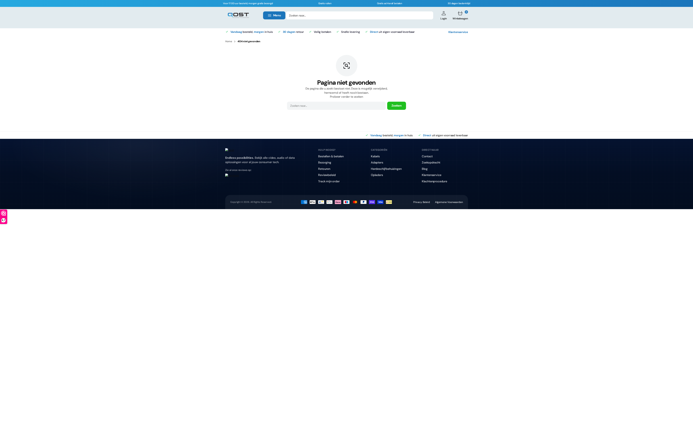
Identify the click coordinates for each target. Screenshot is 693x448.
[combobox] (359, 15)
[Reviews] (262, 178)
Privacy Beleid (421, 202)
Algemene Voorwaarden (449, 202)
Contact (427, 156)
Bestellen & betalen (331, 156)
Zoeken (397, 105)
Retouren (324, 169)
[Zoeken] (428, 15)
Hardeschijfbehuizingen (386, 169)
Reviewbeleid (327, 175)
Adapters (377, 162)
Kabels (375, 156)
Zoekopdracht (431, 162)
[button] (443, 15)
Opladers (377, 175)
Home (228, 41)
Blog (425, 169)
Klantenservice (458, 32)
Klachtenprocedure (434, 181)
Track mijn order (329, 181)
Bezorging (324, 162)
